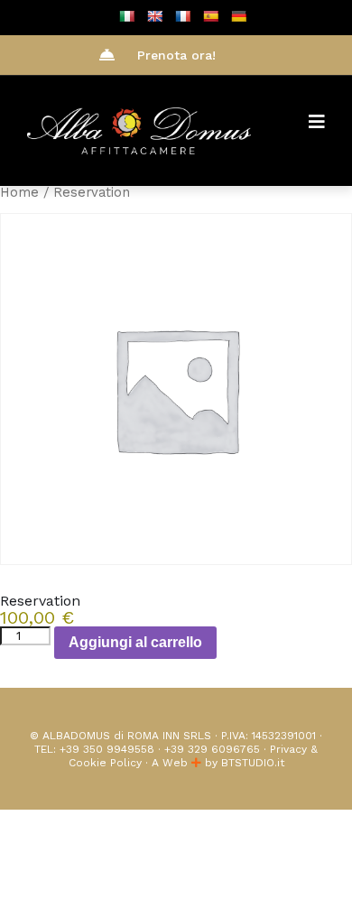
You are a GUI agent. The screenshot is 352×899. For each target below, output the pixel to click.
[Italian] (126, 16)
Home (19, 192)
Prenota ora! (176, 55)
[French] (182, 16)
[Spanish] (210, 16)
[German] (238, 16)
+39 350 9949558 (107, 749)
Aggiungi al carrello (135, 642)
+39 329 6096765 (212, 749)
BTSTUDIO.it (252, 762)
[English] (154, 16)
